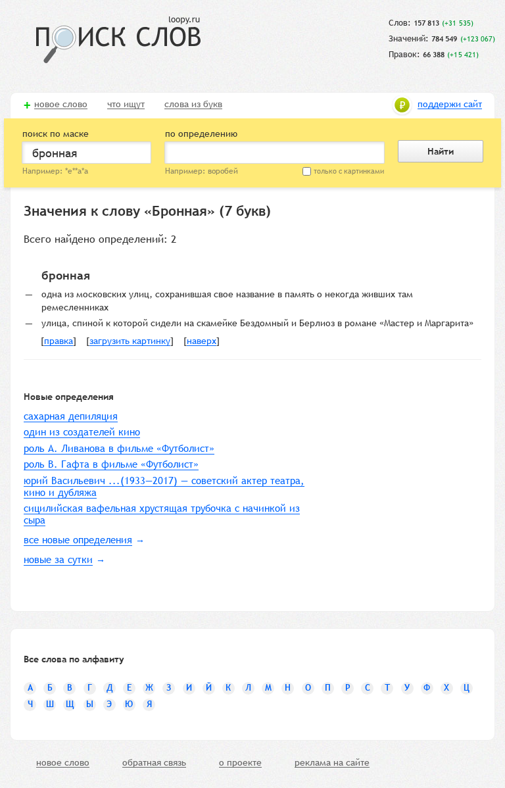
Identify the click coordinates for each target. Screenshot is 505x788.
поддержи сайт (450, 104)
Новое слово (60, 104)
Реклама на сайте (332, 763)
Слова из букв (193, 104)
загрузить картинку (129, 341)
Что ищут (126, 104)
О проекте (240, 763)
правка (58, 341)
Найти (440, 151)
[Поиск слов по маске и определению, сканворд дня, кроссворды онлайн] (118, 39)
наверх (201, 341)
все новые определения (78, 539)
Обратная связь (154, 763)
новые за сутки (58, 559)
